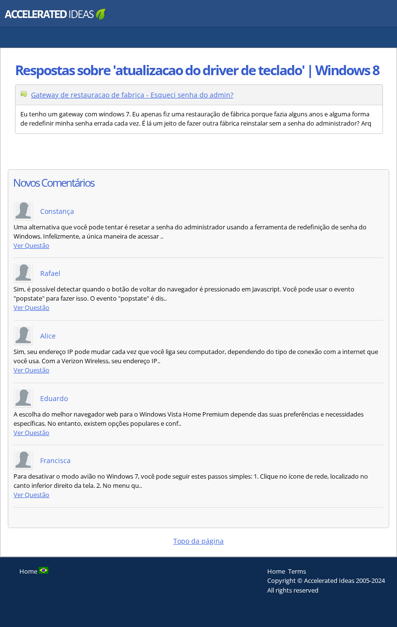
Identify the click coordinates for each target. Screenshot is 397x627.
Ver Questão (31, 245)
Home (276, 571)
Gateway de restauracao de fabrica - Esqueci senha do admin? (132, 94)
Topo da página (198, 541)
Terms (297, 571)
